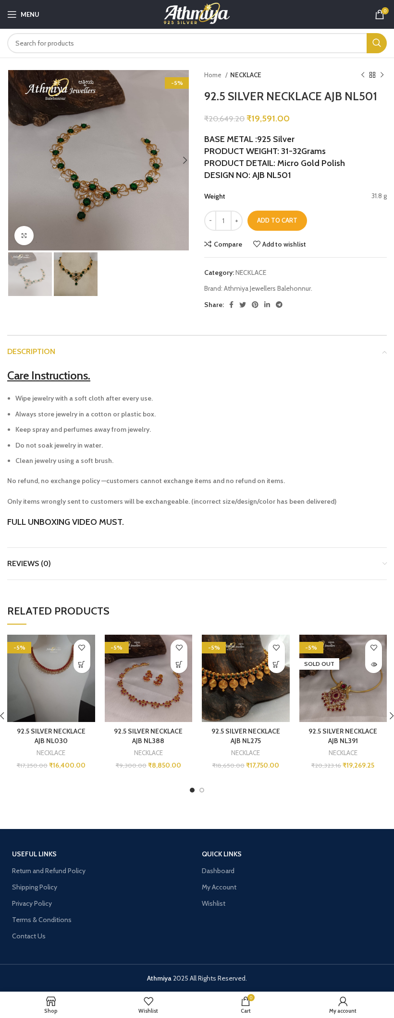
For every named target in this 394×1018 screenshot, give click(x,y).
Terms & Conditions (42, 919)
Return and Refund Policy (49, 870)
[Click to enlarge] (24, 235)
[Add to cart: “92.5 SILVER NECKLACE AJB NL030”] (82, 664)
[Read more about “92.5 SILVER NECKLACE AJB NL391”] (373, 664)
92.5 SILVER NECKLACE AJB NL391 (342, 736)
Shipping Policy (34, 887)
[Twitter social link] (242, 304)
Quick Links (222, 854)
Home (213, 75)
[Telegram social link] (279, 304)
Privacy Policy (32, 903)
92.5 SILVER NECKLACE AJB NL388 (148, 736)
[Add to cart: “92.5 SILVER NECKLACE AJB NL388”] (179, 664)
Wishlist (213, 903)
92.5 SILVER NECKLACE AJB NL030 (51, 736)
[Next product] (382, 75)
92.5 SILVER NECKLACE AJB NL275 (245, 736)
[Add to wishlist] (82, 647)
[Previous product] (363, 75)
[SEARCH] (377, 43)
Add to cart (277, 220)
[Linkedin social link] (267, 304)
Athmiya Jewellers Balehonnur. (268, 288)
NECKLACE (245, 75)
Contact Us (29, 936)
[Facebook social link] (231, 304)
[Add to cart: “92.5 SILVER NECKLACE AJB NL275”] (276, 664)
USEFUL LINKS (34, 854)
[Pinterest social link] (255, 304)
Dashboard (218, 870)
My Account (219, 887)
